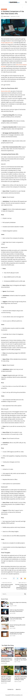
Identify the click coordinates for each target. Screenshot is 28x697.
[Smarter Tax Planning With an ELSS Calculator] (5, 626)
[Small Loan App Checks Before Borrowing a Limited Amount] (5, 611)
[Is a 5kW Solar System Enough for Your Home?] (21, 652)
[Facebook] (13, 578)
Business (4, 9)
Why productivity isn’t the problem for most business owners (6, 660)
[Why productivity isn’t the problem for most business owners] (7, 652)
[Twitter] (17, 578)
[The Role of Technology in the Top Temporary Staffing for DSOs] (21, 670)
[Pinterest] (21, 578)
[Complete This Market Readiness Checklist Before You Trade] (5, 634)
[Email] (25, 578)
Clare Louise (6, 16)
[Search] (26, 2)
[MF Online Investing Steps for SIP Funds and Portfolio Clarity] (5, 619)
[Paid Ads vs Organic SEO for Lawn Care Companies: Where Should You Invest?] (7, 670)
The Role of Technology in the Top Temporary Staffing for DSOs (21, 678)
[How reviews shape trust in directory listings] (5, 604)
